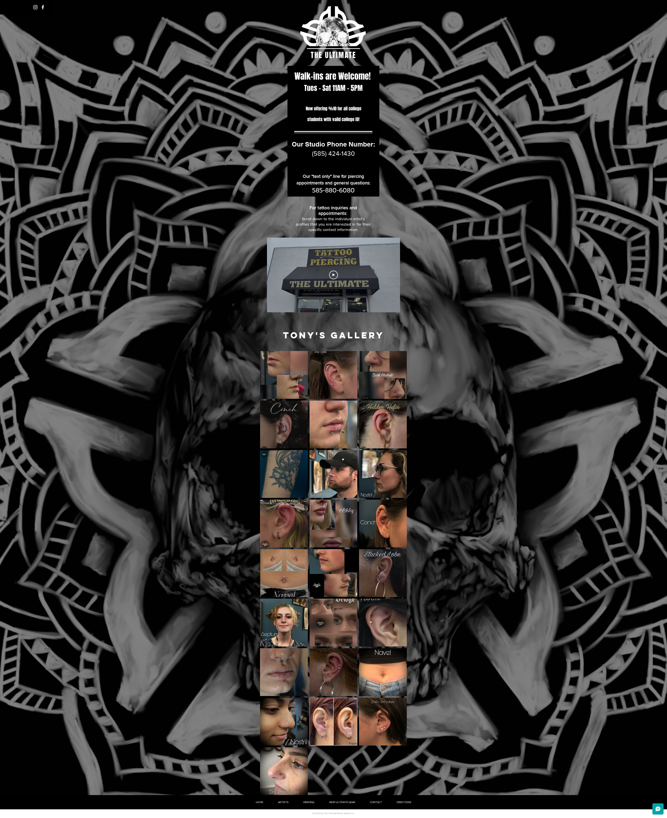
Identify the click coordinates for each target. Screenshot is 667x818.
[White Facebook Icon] (43, 7)
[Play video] (333, 275)
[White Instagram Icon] (35, 7)
